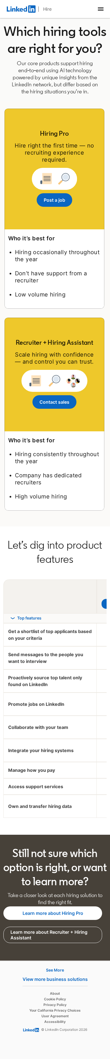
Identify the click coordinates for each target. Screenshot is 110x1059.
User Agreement (55, 1016)
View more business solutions (55, 979)
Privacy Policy (55, 1005)
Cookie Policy (55, 999)
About (55, 993)
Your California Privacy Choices (55, 1010)
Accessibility (55, 1022)
